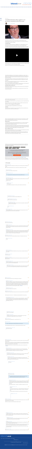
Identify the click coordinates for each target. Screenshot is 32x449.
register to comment (24, 157)
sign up (25, 3)
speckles (9, 356)
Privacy (11, 438)
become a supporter (17, 155)
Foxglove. (8, 314)
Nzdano (8, 417)
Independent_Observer (9, 327)
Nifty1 (6, 318)
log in (29, 3)
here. (30, 4)
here (20, 153)
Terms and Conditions (7, 438)
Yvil (9, 373)
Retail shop (12, 386)
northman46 (9, 311)
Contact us (4, 438)
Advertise (13, 438)
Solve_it (7, 238)
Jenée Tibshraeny (13, 23)
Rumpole (7, 229)
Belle (6, 277)
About (1, 438)
